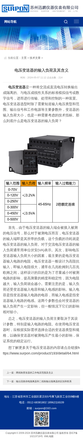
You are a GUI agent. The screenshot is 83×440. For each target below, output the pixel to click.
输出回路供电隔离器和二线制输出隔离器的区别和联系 (44, 381)
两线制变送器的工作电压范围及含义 (34, 372)
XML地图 (48, 436)
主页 (24, 57)
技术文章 (35, 57)
